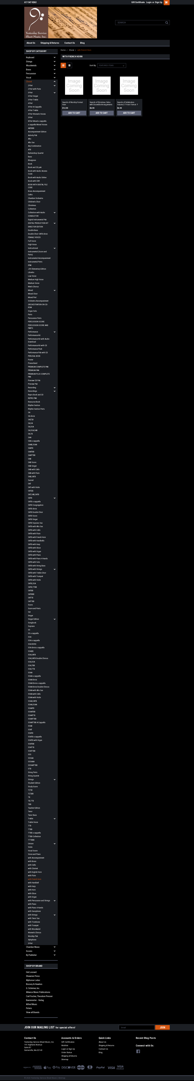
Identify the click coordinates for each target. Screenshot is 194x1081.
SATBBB (31, 594)
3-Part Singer (33, 96)
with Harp (32, 886)
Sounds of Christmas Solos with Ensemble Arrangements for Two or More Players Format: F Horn (101, 103)
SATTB (30, 598)
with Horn (32, 890)
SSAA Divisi (32, 680)
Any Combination (34, 146)
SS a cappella (33, 633)
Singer (30, 615)
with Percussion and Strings (39, 900)
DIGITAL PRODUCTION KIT (38, 223)
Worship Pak (33, 936)
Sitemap (64, 1059)
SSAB (30, 726)
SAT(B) (30, 491)
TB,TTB (31, 801)
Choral (29, 81)
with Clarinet (33, 868)
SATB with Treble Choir (37, 573)
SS (29, 630)
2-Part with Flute (34, 89)
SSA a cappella (34, 640)
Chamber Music (33, 947)
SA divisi (31, 416)
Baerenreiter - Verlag (35, 1000)
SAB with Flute (33, 473)
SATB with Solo (34, 562)
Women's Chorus (34, 932)
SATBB (30, 590)
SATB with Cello (34, 530)
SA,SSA (31, 427)
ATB (29, 149)
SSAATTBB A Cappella (36, 722)
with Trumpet (33, 925)
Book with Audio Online (37, 177)
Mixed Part (32, 297)
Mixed (30, 290)
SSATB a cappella (35, 737)
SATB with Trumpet (35, 576)
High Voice (32, 244)
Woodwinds (31, 65)
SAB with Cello (34, 469)
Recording (32, 387)
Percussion (31, 73)
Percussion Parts (34, 318)
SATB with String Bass (36, 566)
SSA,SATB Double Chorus (38, 658)
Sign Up (158, 2)
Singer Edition (33, 619)
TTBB (30, 829)
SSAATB (31, 708)
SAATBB (31, 452)
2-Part (30, 85)
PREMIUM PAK (33, 370)
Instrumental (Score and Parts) (37, 253)
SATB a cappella (34, 501)
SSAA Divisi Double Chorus (38, 687)
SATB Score (32, 516)
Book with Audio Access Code (37, 172)
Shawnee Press (33, 976)
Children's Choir (34, 202)
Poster (30, 360)
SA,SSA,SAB (32, 430)
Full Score (32, 241)
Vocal (28, 77)
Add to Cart (74, 113)
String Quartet (33, 776)
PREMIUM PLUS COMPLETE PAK (39, 375)
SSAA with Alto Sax (35, 690)
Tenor (30, 811)
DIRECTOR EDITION (35, 227)
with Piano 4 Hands (35, 908)
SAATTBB (31, 455)
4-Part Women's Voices (37, 114)
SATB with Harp (34, 544)
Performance (33, 332)
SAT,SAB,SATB (33, 494)
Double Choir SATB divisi (38, 234)
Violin (30, 847)
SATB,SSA (32, 583)
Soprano (31, 626)
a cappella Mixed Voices (37, 124)
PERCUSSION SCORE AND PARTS (38, 326)
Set (29, 612)
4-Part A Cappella (35, 107)
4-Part (30, 103)
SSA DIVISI (32, 644)
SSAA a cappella (34, 676)
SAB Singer (32, 466)
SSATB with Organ (35, 740)
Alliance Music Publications (38, 992)
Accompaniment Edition (37, 132)
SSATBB (31, 744)
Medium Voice (33, 283)
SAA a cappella (34, 441)
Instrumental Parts (35, 262)
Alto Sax (31, 142)
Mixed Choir (33, 294)
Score (30, 605)
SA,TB (30, 434)
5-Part (30, 117)
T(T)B (30, 790)
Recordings (32, 391)
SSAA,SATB (32, 701)
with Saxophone (34, 911)
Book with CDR (34, 181)
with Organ (32, 897)
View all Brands (32, 1012)
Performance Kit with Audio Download (38, 340)
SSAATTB (31, 715)
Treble (30, 818)
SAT (29, 484)
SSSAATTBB (32, 765)
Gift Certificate (138, 2)
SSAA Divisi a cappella (36, 683)
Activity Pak (32, 135)
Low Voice (32, 276)
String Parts (32, 772)
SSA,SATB (32, 655)
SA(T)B (30, 419)
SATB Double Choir (35, 512)
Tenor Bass (32, 815)
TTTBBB (31, 840)
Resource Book (34, 402)
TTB (29, 826)
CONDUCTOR (33, 216)
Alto (29, 139)
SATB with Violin (34, 580)
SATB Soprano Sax (35, 523)
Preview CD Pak (34, 380)
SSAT (30, 729)
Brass (28, 69)
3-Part (30, 92)
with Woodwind (34, 929)
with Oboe (32, 893)
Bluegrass (32, 160)
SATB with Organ (34, 551)
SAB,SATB (32, 476)
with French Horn (34, 879)
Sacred (30, 480)
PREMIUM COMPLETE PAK (38, 367)
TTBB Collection (34, 836)
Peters (29, 1008)
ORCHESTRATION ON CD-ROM (38, 306)
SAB (29, 459)
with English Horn (35, 872)
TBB (29, 804)
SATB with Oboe (34, 548)
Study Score (33, 786)
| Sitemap (61, 1078)
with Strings (32, 915)
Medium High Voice (35, 279)
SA (29, 412)
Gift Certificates (67, 1042)
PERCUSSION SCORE (36, 321)
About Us (31, 43)
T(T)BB (30, 794)
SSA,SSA (31, 662)
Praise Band (32, 363)
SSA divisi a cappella (36, 647)
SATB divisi (32, 509)
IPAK (30, 265)
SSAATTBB (32, 719)
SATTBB (31, 601)
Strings (29, 61)
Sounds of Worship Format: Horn (72, 103)
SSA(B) (30, 651)
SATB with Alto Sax (35, 526)
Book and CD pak (35, 167)
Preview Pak (33, 384)
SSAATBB (31, 712)
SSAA (30, 672)
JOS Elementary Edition (37, 269)
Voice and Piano (34, 854)
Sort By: (93, 65)
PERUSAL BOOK (34, 356)
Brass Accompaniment (36, 191)
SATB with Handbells (36, 541)
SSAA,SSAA (32, 704)
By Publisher (31, 955)
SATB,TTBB (32, 587)
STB (29, 769)
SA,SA (30, 423)
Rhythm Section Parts (36, 409)
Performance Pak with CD (38, 352)
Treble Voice (33, 822)
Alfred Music (31, 1004)
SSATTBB (31, 751)
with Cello (32, 865)
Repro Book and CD (35, 395)
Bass (30, 157)
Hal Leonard (31, 972)
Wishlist (64, 1045)
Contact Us (69, 43)
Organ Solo (32, 311)
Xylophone (32, 940)
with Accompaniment (36, 858)
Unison (30, 843)
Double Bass (33, 230)
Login (149, 2)
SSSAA (30, 758)
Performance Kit (34, 335)
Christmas (32, 205)
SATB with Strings (35, 569)
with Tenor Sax (34, 918)
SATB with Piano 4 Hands (38, 558)
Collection (32, 209)
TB (29, 797)
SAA (29, 437)
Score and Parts (34, 608)
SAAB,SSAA (32, 444)
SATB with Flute (34, 533)
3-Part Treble (33, 100)
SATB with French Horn (37, 537)
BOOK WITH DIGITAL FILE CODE (37, 186)
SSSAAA (31, 761)
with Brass (32, 861)
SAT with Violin (34, 487)
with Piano (32, 904)
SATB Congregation (35, 505)
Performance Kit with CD (37, 345)
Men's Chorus (33, 286)
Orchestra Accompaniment (38, 301)
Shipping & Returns (49, 43)
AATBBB (31, 128)
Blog (82, 43)
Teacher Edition (34, 808)
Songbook (32, 623)
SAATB (30, 448)
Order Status (66, 1052)
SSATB (30, 733)
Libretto (31, 272)
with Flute (32, 875)
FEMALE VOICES (34, 237)
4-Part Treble (33, 110)
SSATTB (31, 747)
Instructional (33, 248)
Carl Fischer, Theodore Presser (39, 996)
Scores (29, 951)
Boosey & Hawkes (34, 984)
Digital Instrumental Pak (37, 219)
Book (30, 164)
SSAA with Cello (34, 694)
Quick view (74, 97)
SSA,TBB (31, 665)
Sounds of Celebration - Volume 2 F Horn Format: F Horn (127, 103)
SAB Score (32, 462)
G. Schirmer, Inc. (33, 988)
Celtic (30, 194)
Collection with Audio (36, 212)
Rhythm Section (34, 405)
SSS (29, 754)
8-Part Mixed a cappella (37, 121)
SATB (30, 498)
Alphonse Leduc (33, 980)
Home (63, 50)
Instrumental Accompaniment (39, 258)
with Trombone (34, 922)
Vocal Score (32, 851)
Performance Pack (35, 349)
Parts (30, 314)
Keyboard (30, 57)
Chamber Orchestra (35, 198)
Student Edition (34, 783)
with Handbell (33, 883)
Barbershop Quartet (35, 153)
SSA (29, 637)
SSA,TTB (31, 669)
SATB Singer (33, 519)
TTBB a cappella (34, 833)
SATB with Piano (34, 555)
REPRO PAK (32, 398)
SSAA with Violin (34, 697)
